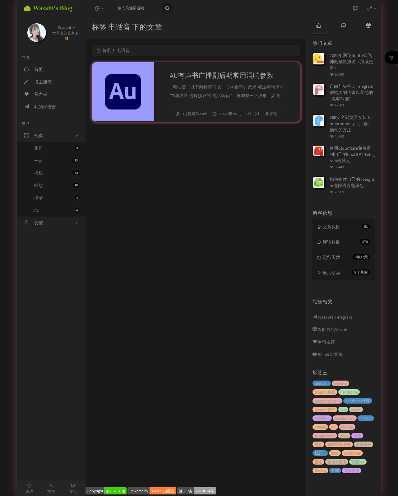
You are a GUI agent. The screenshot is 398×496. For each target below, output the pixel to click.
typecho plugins (327, 400)
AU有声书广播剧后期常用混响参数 (222, 75)
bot (343, 409)
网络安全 (363, 444)
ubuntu (347, 426)
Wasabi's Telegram (334, 317)
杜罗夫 (320, 453)
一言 (56, 160)
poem (356, 409)
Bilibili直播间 (329, 354)
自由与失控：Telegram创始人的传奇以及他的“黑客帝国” (351, 92)
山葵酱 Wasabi (195, 113)
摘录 (56, 198)
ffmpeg (320, 470)
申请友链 (326, 342)
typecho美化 (325, 392)
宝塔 (318, 461)
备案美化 (322, 418)
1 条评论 (269, 113)
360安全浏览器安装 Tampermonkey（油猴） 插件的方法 (351, 124)
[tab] (318, 25)
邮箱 (357, 435)
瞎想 (56, 185)
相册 (56, 148)
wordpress (352, 453)
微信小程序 (336, 461)
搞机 (56, 173)
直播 (335, 470)
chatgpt (366, 418)
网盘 (318, 444)
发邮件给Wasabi (332, 329)
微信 (335, 453)
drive (344, 435)
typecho (340, 383)
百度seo (357, 461)
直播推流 (351, 470)
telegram (322, 383)
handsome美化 (357, 400)
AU (56, 210)
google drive (344, 418)
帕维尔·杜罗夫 (339, 444)
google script (325, 435)
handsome (349, 392)
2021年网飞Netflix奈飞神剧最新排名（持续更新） (351, 62)
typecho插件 (325, 409)
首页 (106, 50)
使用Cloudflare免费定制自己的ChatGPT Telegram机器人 (352, 154)
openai (320, 426)
